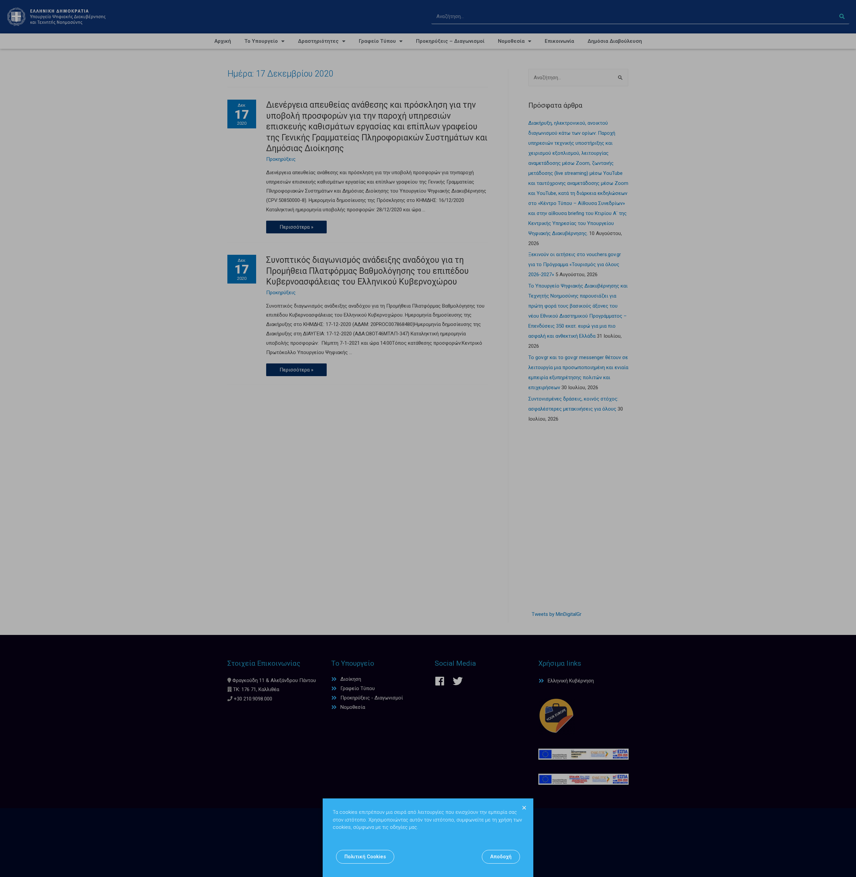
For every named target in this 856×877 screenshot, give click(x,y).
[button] (365, 857)
